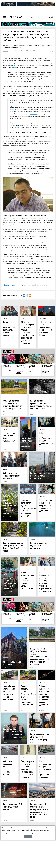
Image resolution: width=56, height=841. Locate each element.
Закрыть (28, 836)
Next (53, 364)
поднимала (16, 109)
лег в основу (34, 114)
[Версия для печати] (52, 51)
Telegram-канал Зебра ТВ (13, 285)
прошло (17, 127)
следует (13, 67)
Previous (2, 364)
